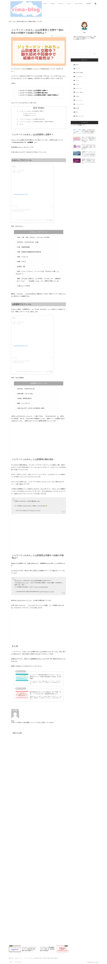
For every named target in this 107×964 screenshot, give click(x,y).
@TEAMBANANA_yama (21, 582)
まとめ (21, 124)
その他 (77, 96)
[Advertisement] (38, 438)
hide (41, 108)
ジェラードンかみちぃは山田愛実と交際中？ (32, 111)
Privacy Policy (78, 3)
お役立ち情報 (79, 72)
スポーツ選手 (79, 92)
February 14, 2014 (35, 510)
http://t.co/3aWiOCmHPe (41, 587)
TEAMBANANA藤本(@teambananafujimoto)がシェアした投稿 (32, 371)
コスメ (77, 80)
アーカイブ (74, 125)
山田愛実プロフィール (30, 115)
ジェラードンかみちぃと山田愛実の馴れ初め (32, 119)
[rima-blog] (26, 16)
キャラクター (79, 76)
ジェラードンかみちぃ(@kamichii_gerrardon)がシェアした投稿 (32, 220)
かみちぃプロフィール (30, 113)
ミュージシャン (79, 104)
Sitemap (52, 3)
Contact (69, 3)
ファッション (79, 100)
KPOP (77, 64)
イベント (77, 68)
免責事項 (88, 3)
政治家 (77, 108)
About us (61, 3)
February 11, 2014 (49, 591)
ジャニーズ (78, 88)
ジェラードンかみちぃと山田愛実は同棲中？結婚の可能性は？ (37, 121)
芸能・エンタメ (15, 26)
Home (45, 3)
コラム (77, 84)
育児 (76, 112)
